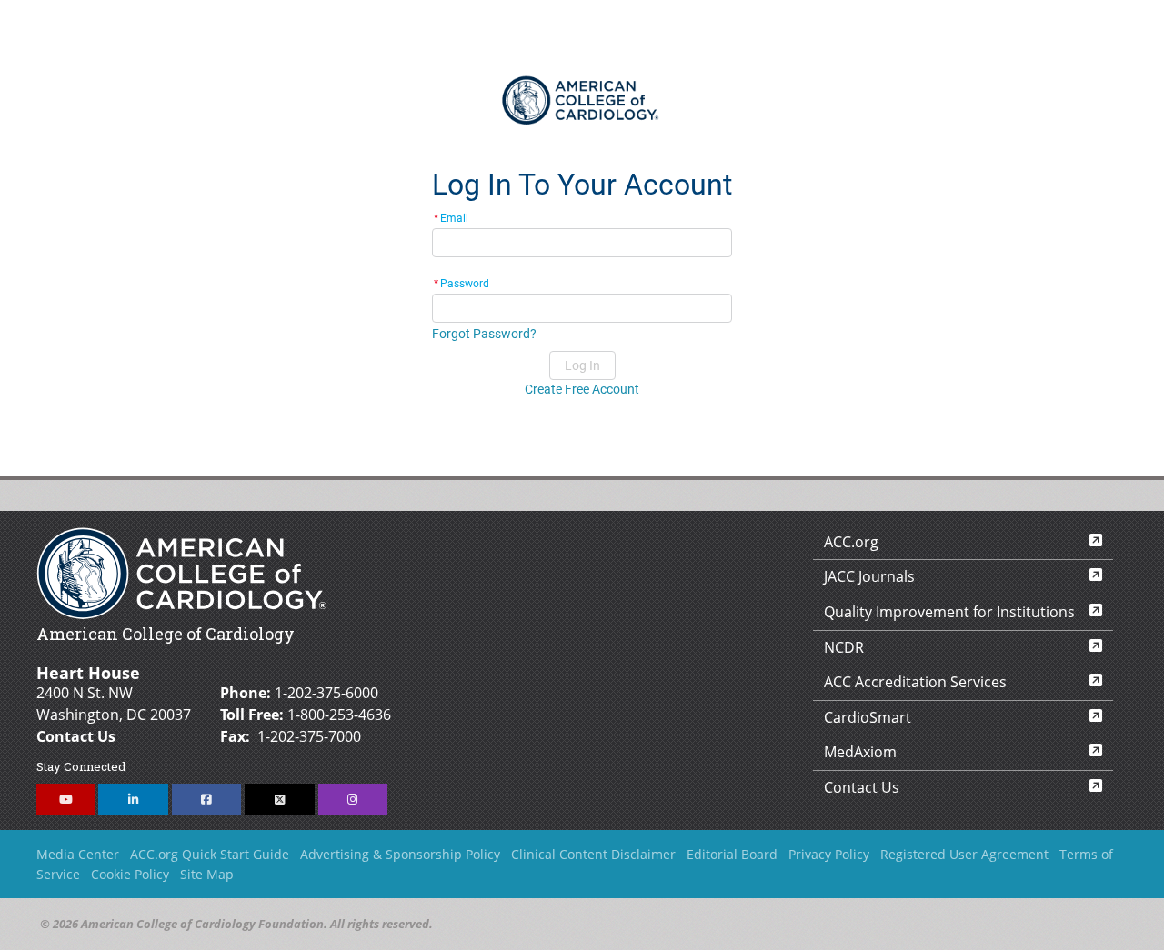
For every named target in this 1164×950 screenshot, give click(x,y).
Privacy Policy (828, 854)
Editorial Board (732, 854)
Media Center (77, 854)
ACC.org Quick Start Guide (209, 854)
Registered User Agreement (964, 854)
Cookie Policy (130, 874)
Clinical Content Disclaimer (593, 854)
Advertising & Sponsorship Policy (400, 854)
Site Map (207, 874)
